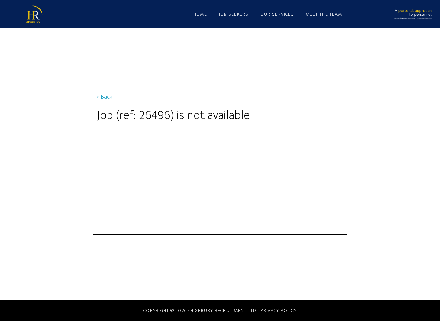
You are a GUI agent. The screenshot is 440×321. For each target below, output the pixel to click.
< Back (104, 97)
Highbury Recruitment (86, 14)
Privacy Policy (278, 310)
